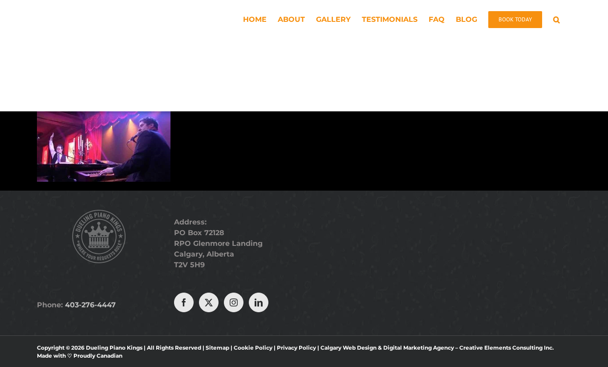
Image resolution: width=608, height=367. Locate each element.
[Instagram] (233, 302)
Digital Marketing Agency (418, 347)
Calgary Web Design (348, 347)
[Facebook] (184, 302)
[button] (556, 18)
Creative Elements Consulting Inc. (506, 347)
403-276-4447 (90, 305)
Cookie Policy (253, 347)
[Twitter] (209, 302)
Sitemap (217, 347)
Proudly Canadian (97, 355)
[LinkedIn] (258, 302)
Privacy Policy (296, 347)
